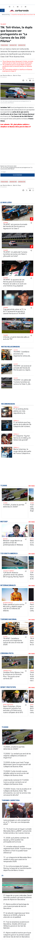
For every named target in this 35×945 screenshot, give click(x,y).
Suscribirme (17, 175)
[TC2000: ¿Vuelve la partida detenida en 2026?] (17, 737)
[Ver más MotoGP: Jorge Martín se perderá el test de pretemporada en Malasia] (15, 530)
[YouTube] (18, 6)
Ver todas (31, 486)
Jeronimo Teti (13, 45)
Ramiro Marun (7, 75)
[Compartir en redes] (31, 223)
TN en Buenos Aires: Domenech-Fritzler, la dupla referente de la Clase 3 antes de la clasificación (17, 62)
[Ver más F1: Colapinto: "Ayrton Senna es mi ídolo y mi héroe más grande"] (6, 438)
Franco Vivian (4, 45)
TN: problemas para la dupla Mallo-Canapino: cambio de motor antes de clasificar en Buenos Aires (17, 66)
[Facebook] (10, 6)
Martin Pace (17, 75)
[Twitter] (14, 6)
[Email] (26, 6)
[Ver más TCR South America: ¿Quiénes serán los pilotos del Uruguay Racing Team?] (15, 562)
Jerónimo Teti (21, 45)
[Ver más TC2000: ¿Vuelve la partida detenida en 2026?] (15, 494)
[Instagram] (22, 6)
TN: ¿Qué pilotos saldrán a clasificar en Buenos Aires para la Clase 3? (17, 70)
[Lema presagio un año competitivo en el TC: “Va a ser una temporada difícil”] (17, 810)
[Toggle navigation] (2, 10)
